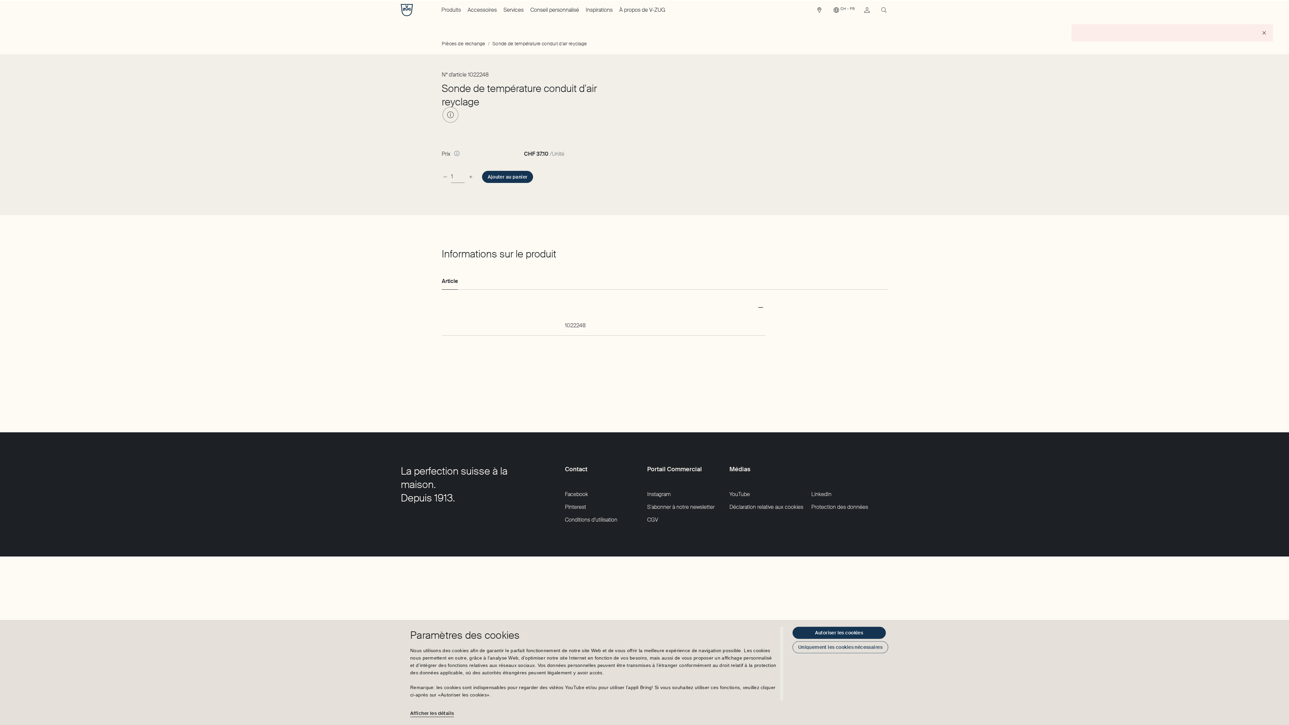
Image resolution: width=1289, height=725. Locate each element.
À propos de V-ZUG (642, 9)
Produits (451, 9)
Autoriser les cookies (839, 633)
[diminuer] (445, 177)
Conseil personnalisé (554, 9)
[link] (819, 12)
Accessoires (482, 9)
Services (514, 9)
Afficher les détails (432, 713)
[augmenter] (470, 177)
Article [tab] (450, 281)
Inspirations (599, 9)
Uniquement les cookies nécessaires (840, 647)
